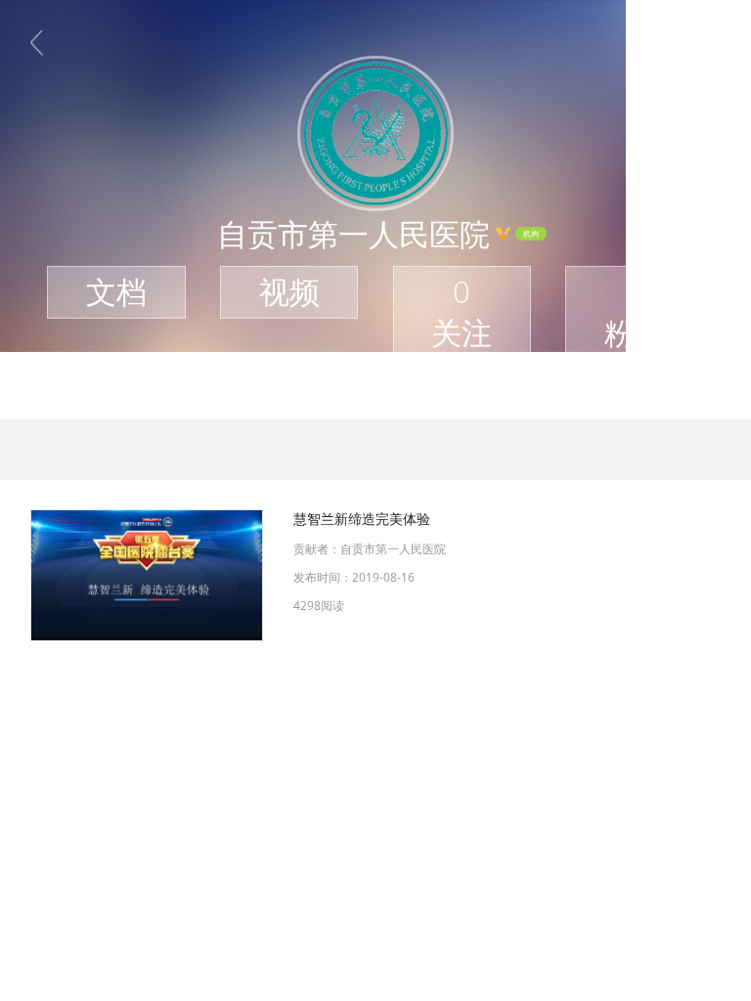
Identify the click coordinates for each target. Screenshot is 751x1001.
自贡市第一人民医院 (393, 549)
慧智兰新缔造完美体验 (361, 518)
